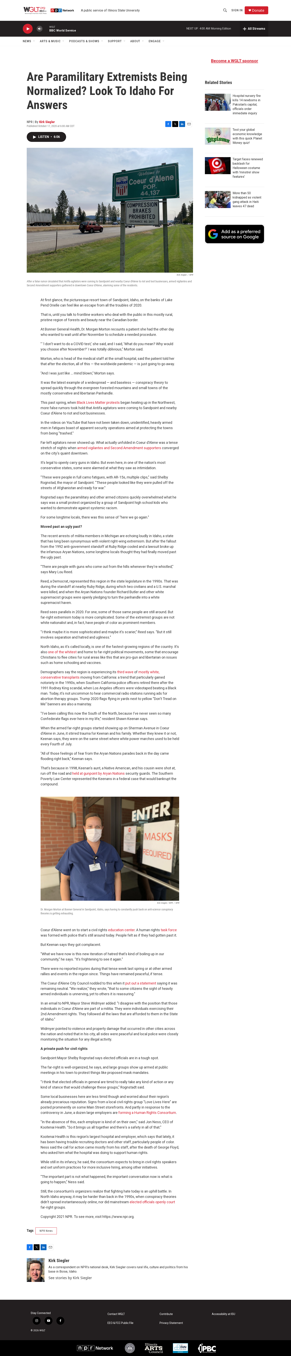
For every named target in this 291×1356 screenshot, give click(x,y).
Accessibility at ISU (223, 1314)
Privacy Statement (171, 1323)
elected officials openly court (152, 1202)
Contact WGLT (116, 1314)
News (27, 41)
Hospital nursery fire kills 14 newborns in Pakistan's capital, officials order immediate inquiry (247, 104)
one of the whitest (62, 652)
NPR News (46, 1230)
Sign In (237, 10)
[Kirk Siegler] (36, 1270)
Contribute (166, 1314)
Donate (258, 10)
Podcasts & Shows (84, 41)
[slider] (46, 29)
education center (121, 930)
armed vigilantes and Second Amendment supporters (119, 448)
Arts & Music (50, 41)
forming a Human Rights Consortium (147, 1113)
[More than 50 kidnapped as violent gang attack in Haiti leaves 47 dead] (218, 199)
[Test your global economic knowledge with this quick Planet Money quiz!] (218, 136)
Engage (155, 41)
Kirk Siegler (47, 122)
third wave (125, 672)
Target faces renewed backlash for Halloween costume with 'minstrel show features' (248, 168)
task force (169, 930)
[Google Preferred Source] (234, 234)
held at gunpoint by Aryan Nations (98, 773)
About (135, 41)
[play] (28, 29)
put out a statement (140, 983)
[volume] (39, 28)
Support (115, 41)
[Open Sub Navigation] (34, 41)
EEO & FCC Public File (120, 1323)
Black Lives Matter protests (98, 402)
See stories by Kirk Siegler (70, 1277)
